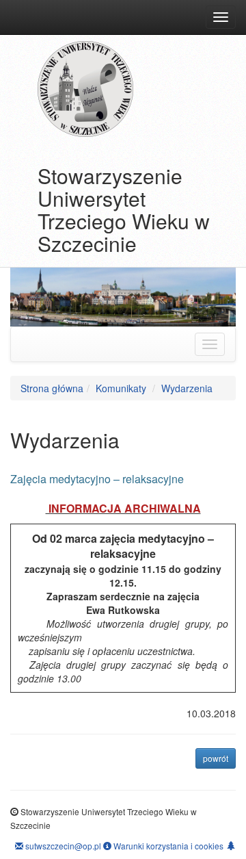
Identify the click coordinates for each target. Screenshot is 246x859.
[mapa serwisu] (231, 845)
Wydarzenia (187, 388)
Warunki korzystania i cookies (167, 845)
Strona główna (51, 388)
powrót (219, 758)
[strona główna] (137, 89)
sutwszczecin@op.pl (62, 845)
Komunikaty (121, 388)
